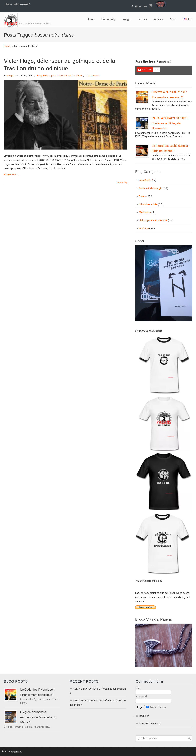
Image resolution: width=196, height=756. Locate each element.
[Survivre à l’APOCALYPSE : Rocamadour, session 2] (142, 97)
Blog (39, 75)
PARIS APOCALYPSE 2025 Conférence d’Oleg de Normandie (169, 123)
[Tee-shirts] (150, 6)
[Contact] (145, 6)
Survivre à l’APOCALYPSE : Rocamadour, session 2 (98, 690)
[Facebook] (132, 6)
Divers (145, 196)
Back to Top (122, 183)
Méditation (147, 212)
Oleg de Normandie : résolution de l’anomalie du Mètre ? (38, 717)
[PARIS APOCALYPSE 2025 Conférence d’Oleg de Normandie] (142, 123)
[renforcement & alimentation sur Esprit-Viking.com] (161, 6)
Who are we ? (22, 4)
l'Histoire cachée (151, 204)
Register (144, 715)
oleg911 (11, 75)
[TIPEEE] (140, 6)
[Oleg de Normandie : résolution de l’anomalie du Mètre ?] (10, 717)
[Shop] (163, 320)
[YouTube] (136, 6)
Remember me (157, 707)
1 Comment (92, 75)
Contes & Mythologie (153, 188)
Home (8, 4)
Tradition (77, 75)
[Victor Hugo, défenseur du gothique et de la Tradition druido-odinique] (65, 148)
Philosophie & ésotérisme (57, 75)
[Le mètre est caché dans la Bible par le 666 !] (142, 150)
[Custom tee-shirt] (163, 575)
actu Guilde (147, 180)
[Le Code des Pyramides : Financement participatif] (10, 694)
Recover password (149, 723)
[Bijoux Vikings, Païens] (163, 665)
